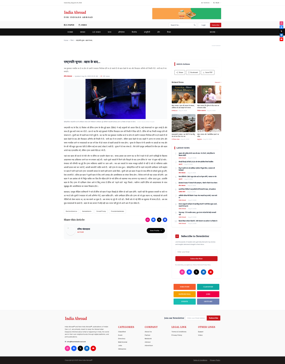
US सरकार (96, 32)
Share (181, 72)
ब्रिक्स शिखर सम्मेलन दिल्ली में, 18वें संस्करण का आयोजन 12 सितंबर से (198, 221)
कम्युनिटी (147, 32)
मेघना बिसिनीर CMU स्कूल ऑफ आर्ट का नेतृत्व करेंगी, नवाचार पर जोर (198, 176)
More (213, 32)
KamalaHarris (86, 211)
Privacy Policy (176, 335)
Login (204, 25)
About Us (148, 332)
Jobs (208, 294)
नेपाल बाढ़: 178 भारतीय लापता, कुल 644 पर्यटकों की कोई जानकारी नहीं (197, 213)
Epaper (201, 332)
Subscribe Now (196, 259)
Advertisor (149, 345)
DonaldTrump (101, 211)
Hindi (217, 3)
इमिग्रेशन (121, 32)
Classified (208, 287)
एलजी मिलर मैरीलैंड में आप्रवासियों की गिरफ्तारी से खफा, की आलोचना (197, 189)
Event (120, 335)
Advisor (148, 342)
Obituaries (122, 349)
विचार (169, 32)
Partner (147, 335)
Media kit (148, 339)
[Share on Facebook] (153, 220)
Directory (184, 287)
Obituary (208, 301)
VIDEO (84, 25)
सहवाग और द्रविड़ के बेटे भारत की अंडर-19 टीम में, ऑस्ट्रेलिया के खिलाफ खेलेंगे (197, 154)
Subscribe (215, 25)
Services (207, 3)
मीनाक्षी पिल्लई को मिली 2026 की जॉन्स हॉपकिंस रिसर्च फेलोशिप (196, 162)
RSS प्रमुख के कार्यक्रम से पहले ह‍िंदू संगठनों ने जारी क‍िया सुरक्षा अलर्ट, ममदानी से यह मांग (198, 205)
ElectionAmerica (71, 211)
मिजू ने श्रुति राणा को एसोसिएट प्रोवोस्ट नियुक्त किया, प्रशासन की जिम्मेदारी (197, 169)
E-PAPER (70, 25)
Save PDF (209, 72)
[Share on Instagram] (147, 220)
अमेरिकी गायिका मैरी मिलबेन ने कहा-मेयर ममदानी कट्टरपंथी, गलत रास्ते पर (198, 196)
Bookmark (194, 72)
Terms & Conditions (178, 332)
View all (217, 82)
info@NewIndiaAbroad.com (76, 342)
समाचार (82, 32)
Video (200, 335)
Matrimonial (185, 294)
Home (70, 32)
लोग (158, 32)
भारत (109, 32)
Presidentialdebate (117, 211)
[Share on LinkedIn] (165, 220)
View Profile (154, 230)
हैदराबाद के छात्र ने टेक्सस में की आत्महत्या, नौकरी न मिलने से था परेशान (198, 183)
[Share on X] (159, 220)
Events (184, 301)
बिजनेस (134, 32)
